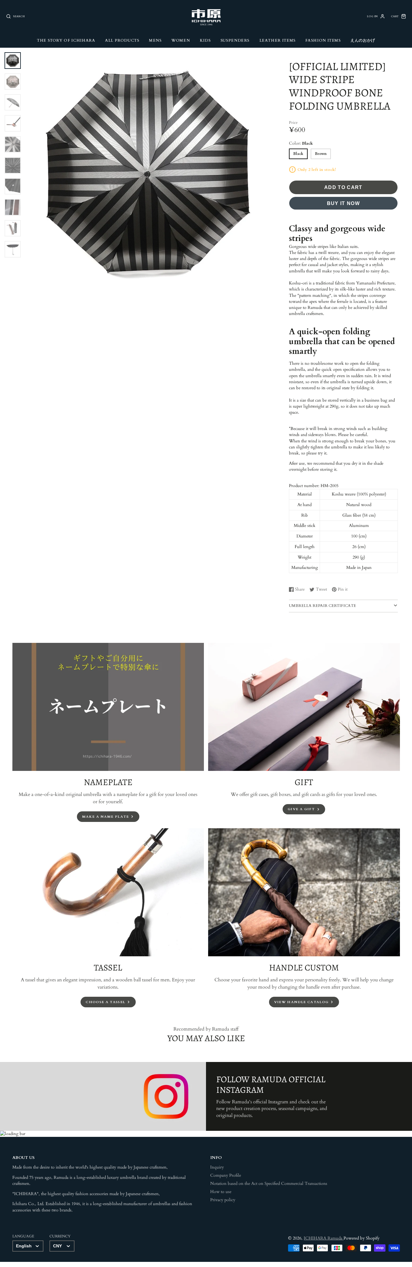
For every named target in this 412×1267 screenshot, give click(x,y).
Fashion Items (323, 40)
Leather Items (277, 40)
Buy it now (343, 203)
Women (180, 40)
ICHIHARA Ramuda (324, 1238)
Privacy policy (222, 1200)
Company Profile (225, 1175)
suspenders (234, 40)
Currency (60, 1236)
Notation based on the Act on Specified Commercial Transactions (268, 1183)
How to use (220, 1192)
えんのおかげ (362, 40)
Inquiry (217, 1167)
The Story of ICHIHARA (66, 40)
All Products (122, 40)
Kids (205, 40)
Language (23, 1236)
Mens (155, 40)
